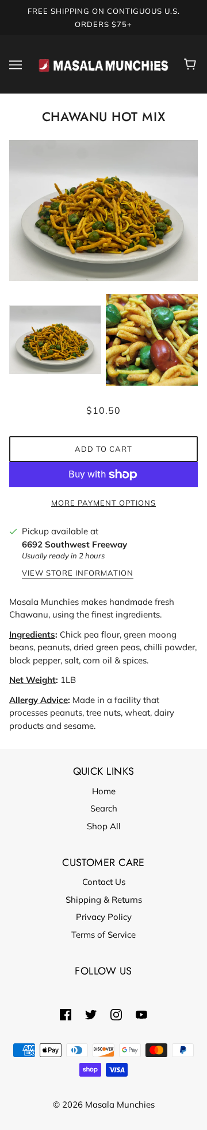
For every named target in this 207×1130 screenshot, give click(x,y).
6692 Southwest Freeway (74, 544)
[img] (65, 1014)
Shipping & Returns (104, 899)
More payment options (103, 502)
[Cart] (192, 64)
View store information (77, 573)
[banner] (103, 63)
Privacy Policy (104, 916)
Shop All (104, 826)
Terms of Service (103, 934)
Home (104, 791)
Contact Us (103, 881)
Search (103, 808)
